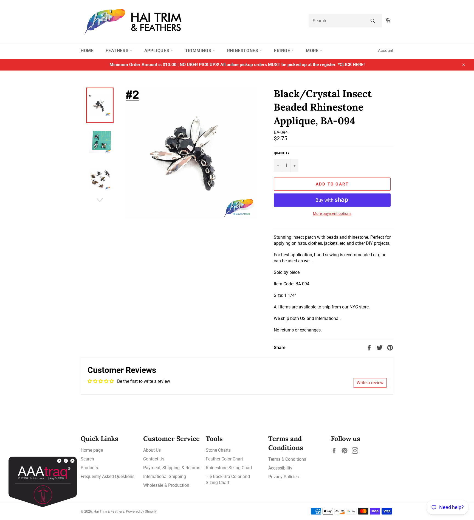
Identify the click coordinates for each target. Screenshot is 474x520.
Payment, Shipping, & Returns (171, 467)
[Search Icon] (372, 20)
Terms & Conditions (287, 459)
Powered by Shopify (141, 511)
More (313, 50)
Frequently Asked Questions (107, 476)
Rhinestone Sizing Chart (229, 467)
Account (385, 50)
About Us (152, 450)
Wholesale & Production (166, 485)
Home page (92, 450)
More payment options (332, 213)
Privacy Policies (283, 476)
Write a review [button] (370, 382)
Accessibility (280, 468)
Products (89, 467)
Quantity (281, 153)
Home (87, 50)
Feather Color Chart (224, 459)
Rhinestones (243, 50)
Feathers (117, 50)
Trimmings (199, 50)
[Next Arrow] (100, 200)
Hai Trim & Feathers (109, 511)
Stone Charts (218, 450)
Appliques (157, 50)
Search (87, 459)
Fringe (282, 50)
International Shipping (164, 476)
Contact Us (153, 459)
